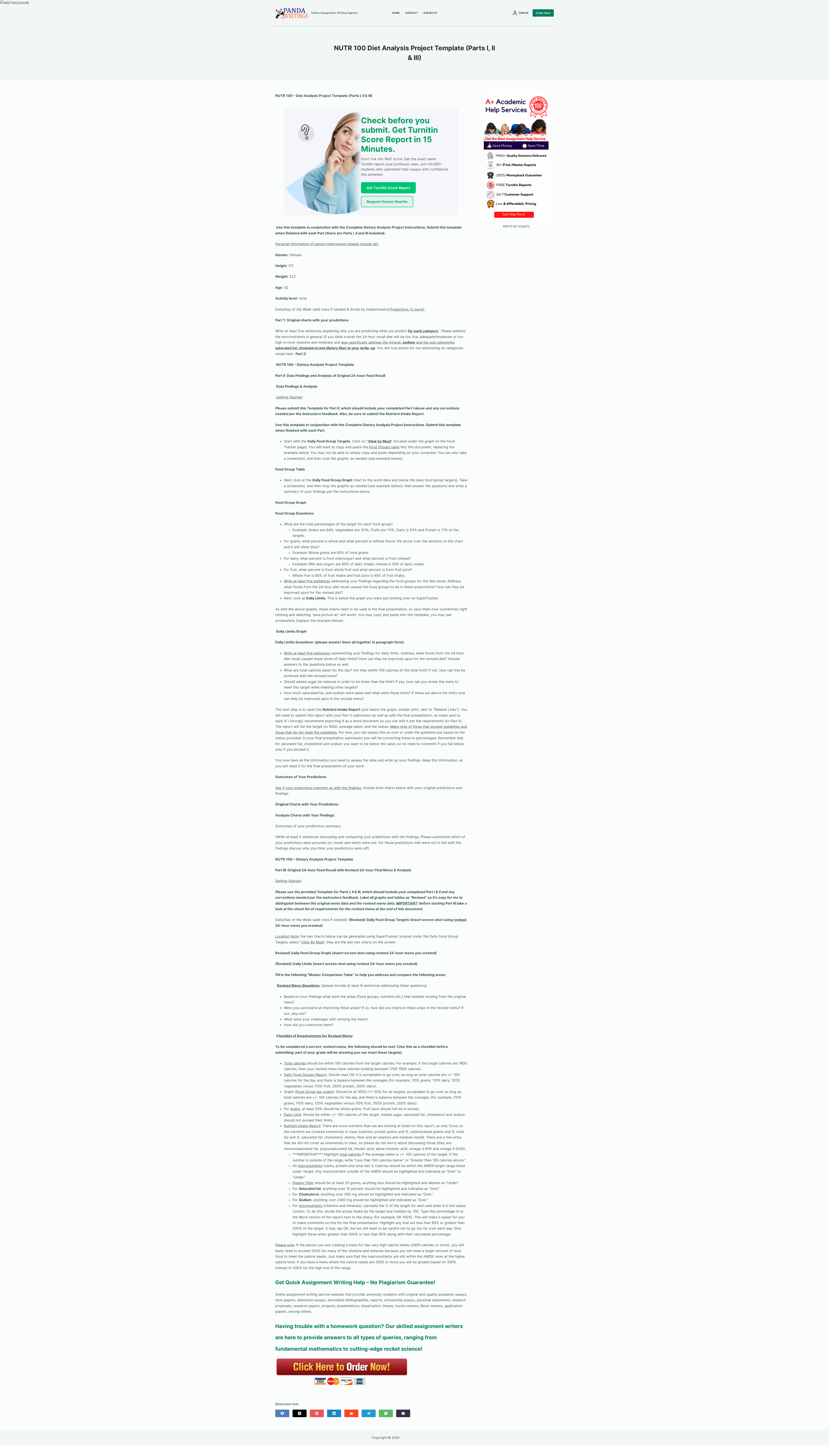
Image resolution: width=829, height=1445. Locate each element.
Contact (411, 12)
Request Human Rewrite (387, 201)
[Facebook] (282, 1413)
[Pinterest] (317, 1413)
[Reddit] (351, 1413)
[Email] (403, 1413)
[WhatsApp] (386, 1413)
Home (396, 12)
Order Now (543, 13)
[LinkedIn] (334, 1413)
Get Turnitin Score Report (388, 188)
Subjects (430, 12)
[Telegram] (369, 1413)
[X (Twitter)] (300, 1413)
